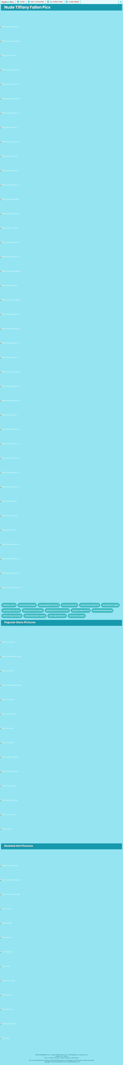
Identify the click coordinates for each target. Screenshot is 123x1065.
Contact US (58, 1056)
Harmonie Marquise (15, 691)
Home (22, 2)
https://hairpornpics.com (59, 1055)
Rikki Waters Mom (15, 1001)
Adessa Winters (15, 763)
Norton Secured (65, 1058)
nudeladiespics (73, 1055)
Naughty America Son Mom (15, 871)
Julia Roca (15, 648)
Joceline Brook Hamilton (15, 662)
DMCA (66, 1056)
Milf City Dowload (15, 957)
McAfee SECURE (54, 1058)
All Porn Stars (56, 2)
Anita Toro (15, 734)
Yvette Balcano (15, 777)
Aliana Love (15, 820)
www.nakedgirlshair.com (42, 1055)
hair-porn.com (83, 1055)
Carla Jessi (15, 791)
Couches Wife (15, 972)
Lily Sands (15, 705)
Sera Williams (15, 806)
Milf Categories (37, 2)
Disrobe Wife (15, 1044)
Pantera (15, 835)
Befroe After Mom (15, 1015)
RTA (45, 1058)
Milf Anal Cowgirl (15, 929)
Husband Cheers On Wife (15, 1029)
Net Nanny (75, 1058)
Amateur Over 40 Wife (15, 986)
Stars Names (73, 2)
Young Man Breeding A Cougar (15, 900)
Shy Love (15, 748)
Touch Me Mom (15, 914)
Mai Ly (15, 676)
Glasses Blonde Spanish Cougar (15, 885)
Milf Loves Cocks (15, 943)
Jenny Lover (15, 719)
